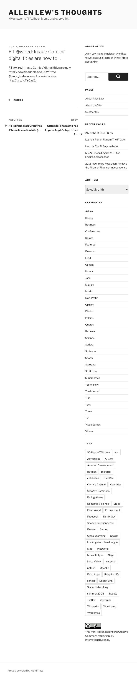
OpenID (104, 567)
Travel (88, 411)
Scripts (89, 344)
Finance (89, 251)
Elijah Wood (94, 510)
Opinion (89, 304)
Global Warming (96, 535)
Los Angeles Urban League (102, 542)
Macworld (102, 548)
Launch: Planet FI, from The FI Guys (105, 139)
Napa (111, 555)
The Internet (92, 391)
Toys (88, 404)
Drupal (117, 503)
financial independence (100, 522)
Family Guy (109, 516)
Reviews (90, 331)
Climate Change (96, 484)
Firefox (91, 529)
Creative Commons (98, 490)
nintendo (110, 561)
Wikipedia (93, 606)
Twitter (91, 599)
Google (114, 535)
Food (88, 257)
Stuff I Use (91, 371)
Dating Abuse (95, 497)
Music (88, 291)
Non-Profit (91, 297)
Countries (115, 484)
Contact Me (92, 111)
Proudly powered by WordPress (25, 670)
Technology (91, 384)
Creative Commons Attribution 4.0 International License (106, 635)
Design (89, 237)
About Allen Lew (94, 98)
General (89, 264)
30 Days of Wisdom (98, 452)
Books (89, 217)
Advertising (93, 458)
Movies (89, 284)
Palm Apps (93, 574)
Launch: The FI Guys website (101, 146)
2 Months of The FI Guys (99, 132)
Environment (112, 510)
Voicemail (105, 599)
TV (87, 417)
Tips (87, 397)
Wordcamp (109, 606)
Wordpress (93, 612)
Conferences (92, 231)
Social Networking (97, 587)
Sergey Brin (106, 580)
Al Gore (109, 458)
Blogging (106, 471)
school (91, 580)
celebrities (93, 478)
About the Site (93, 105)
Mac (89, 548)
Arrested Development (100, 465)
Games (104, 529)
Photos (89, 311)
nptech (91, 567)
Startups (90, 364)
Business (90, 224)
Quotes (89, 324)
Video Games (93, 424)
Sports (89, 357)
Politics (89, 317)
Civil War (109, 478)
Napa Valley (94, 561)
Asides (19, 100)
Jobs (87, 277)
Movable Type (95, 555)
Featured (90, 244)
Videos (89, 431)
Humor (89, 271)
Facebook (92, 516)
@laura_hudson (19, 76)
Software (90, 351)
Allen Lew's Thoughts (55, 12)
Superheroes (92, 377)
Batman (92, 471)
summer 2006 (95, 593)
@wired (18, 67)
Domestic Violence (98, 503)
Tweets (113, 593)
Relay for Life (111, 574)
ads (117, 452)
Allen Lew (37, 46)
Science (90, 337)
